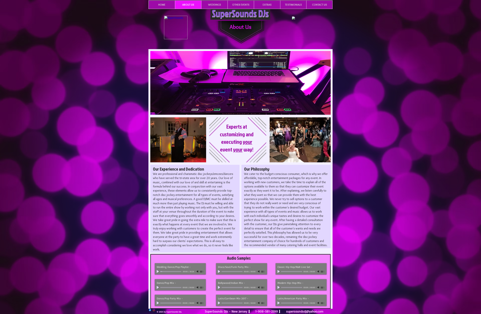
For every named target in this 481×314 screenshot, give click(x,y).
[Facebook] (149, 310)
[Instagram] (153, 310)
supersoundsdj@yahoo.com (304, 311)
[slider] (202, 272)
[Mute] (198, 271)
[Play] (158, 271)
